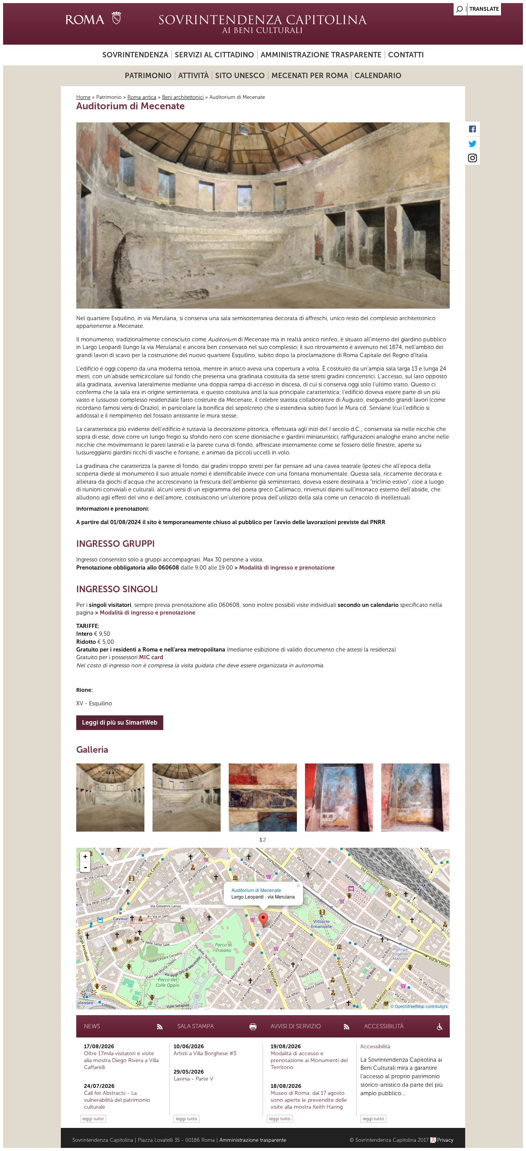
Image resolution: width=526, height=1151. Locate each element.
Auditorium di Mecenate (256, 890)
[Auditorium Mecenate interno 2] (186, 797)
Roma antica (141, 97)
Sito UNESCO (240, 75)
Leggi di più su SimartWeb (119, 722)
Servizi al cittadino (214, 54)
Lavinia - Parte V (193, 1079)
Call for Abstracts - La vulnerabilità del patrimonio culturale (117, 1100)
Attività (193, 75)
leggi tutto (93, 1118)
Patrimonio (148, 75)
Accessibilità (375, 1046)
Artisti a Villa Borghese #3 (205, 1053)
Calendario (378, 75)
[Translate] (440, 7)
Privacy (445, 1140)
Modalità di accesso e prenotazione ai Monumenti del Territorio (309, 1060)
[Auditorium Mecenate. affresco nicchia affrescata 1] (339, 797)
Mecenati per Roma (309, 75)
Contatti (406, 54)
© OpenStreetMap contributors (419, 1006)
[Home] (263, 24)
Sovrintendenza (135, 54)
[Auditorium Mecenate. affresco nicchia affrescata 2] (415, 797)
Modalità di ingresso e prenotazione (287, 567)
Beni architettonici (183, 97)
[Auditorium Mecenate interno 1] (110, 797)
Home (83, 97)
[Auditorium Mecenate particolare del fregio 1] (263, 797)
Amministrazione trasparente (321, 54)
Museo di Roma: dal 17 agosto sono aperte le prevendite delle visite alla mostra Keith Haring (309, 1100)
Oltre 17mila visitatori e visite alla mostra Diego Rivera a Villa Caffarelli (121, 1060)
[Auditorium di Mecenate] (263, 921)
